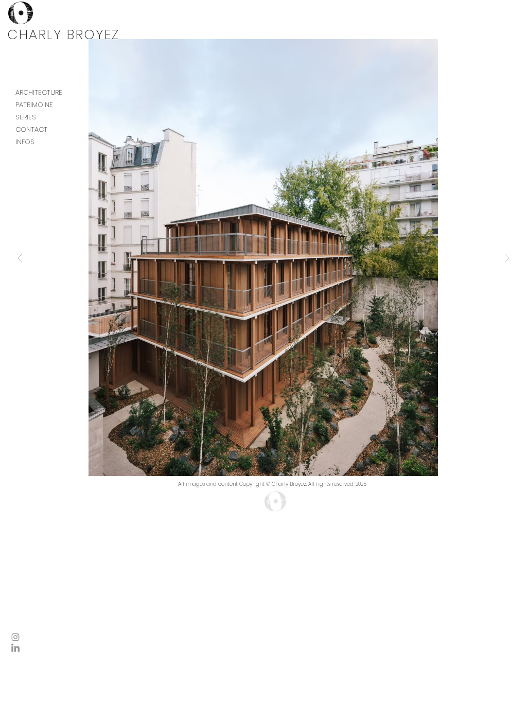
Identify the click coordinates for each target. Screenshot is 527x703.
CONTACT (31, 129)
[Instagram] (15, 637)
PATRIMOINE (34, 105)
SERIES (25, 117)
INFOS (24, 142)
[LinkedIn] (15, 648)
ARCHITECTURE (38, 92)
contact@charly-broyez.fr (255, 500)
